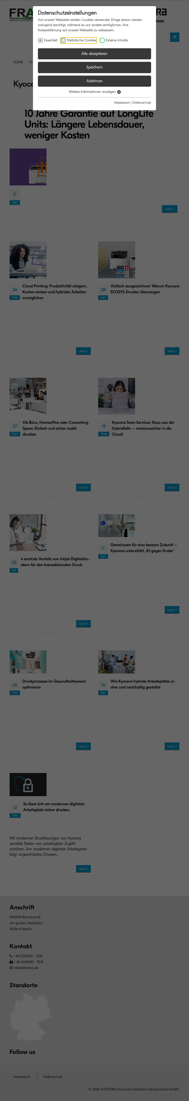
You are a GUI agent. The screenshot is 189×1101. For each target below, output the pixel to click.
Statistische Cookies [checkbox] (81, 40)
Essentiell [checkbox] (50, 40)
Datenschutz (142, 102)
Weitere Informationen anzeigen (93, 92)
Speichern (94, 67)
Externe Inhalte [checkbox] (117, 40)
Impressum (122, 102)
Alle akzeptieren (94, 53)
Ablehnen (94, 81)
